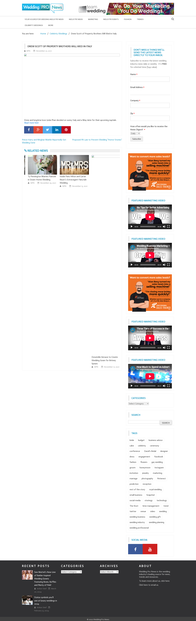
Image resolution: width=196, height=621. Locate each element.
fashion (133, 462)
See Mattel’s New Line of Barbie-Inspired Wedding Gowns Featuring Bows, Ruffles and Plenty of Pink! (45, 578)
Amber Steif (42, 588)
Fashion (127, 19)
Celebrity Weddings (34, 25)
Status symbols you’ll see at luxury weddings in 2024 (45, 600)
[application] (150, 217)
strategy (149, 500)
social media (135, 500)
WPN (28, 51)
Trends (140, 19)
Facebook (158, 456)
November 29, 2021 (46, 183)
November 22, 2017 (44, 51)
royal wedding (155, 489)
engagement (144, 456)
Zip (132, 113)
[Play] (131, 226)
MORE (50, 25)
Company (135, 100)
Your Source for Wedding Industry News (44, 19)
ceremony (154, 445)
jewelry (145, 473)
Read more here (31, 122)
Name (133, 74)
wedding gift (155, 517)
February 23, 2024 (41, 611)
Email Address (137, 87)
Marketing (93, 19)
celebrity (142, 445)
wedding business (137, 517)
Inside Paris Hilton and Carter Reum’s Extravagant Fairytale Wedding (70, 179)
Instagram (159, 467)
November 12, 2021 (109, 367)
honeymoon (145, 467)
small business (136, 495)
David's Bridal (150, 451)
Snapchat (150, 495)
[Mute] (164, 226)
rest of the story (137, 489)
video (152, 511)
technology (162, 500)
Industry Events (111, 19)
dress (132, 456)
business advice (156, 440)
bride (132, 440)
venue (143, 511)
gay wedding (157, 462)
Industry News (76, 19)
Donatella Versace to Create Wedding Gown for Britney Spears (102, 360)
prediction (134, 484)
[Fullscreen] (168, 226)
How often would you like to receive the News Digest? (148, 128)
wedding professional (139, 527)
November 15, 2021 (77, 186)
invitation (134, 473)
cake (132, 445)
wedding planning (156, 522)
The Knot (134, 506)
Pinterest (161, 478)
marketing (157, 473)
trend (165, 506)
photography (147, 478)
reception (147, 484)
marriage (133, 478)
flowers (143, 462)
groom (132, 467)
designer (164, 451)
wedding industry (137, 522)
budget (141, 440)
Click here (143, 585)
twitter (133, 511)
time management (150, 506)
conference (135, 451)
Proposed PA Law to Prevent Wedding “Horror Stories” (97, 139)
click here (165, 581)
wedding (163, 511)
